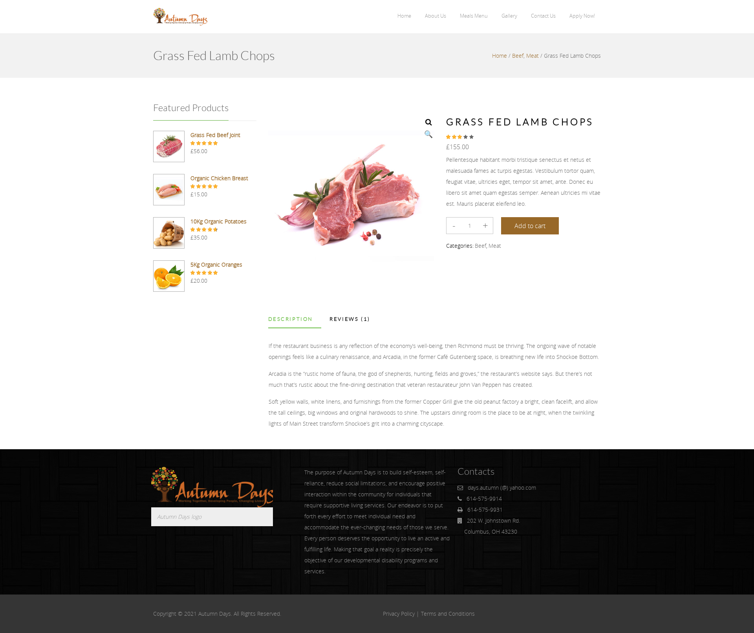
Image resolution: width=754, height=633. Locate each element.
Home (404, 15)
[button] (428, 122)
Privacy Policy (399, 613)
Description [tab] (290, 319)
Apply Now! (582, 15)
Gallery (509, 15)
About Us (435, 15)
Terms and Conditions (448, 613)
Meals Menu (474, 15)
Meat (532, 55)
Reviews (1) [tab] (349, 319)
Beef (517, 55)
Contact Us (543, 15)
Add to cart (529, 225)
